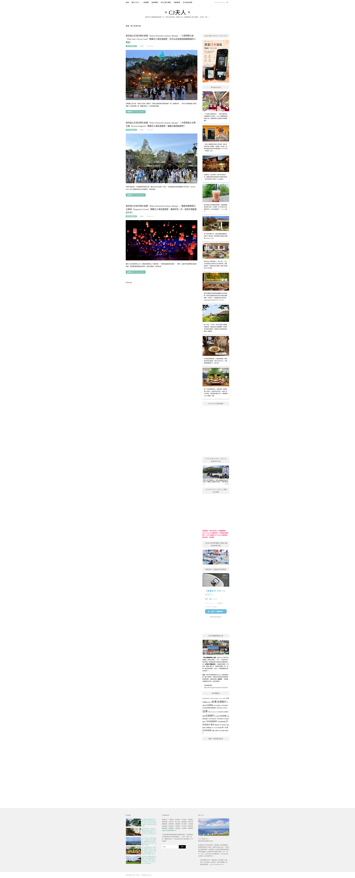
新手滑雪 (219, 708)
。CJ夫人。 (177, 13)
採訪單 (220, 679)
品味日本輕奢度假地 (131, 46)
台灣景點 (209, 705)
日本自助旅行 (211, 721)
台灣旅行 (221, 701)
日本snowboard (212, 712)
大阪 (214, 705)
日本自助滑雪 (187, 2)
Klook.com (129, 282)
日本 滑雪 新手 (213, 719)
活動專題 (177, 2)
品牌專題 (155, 2)
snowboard (205, 698)
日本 (205, 711)
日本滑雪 (222, 716)
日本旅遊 (217, 716)
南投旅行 (209, 702)
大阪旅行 (218, 705)
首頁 (127, 2)
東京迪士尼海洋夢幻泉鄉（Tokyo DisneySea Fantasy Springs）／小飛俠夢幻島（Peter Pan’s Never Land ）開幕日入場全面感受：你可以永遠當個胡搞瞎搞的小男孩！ (161, 39)
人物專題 (145, 2)
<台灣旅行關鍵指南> (210, 664)
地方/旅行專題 (166, 2)
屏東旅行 (214, 708)
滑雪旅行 (209, 727)
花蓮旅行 (217, 730)
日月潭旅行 (224, 708)
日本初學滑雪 (220, 712)
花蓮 (213, 730)
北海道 (204, 702)
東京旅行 (217, 725)
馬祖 (223, 730)
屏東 (209, 708)
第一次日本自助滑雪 (216, 727)
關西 (220, 730)
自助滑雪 (207, 730)
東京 (212, 724)
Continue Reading (138, 111)
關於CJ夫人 (136, 2)
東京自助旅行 (223, 725)
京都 (227, 698)
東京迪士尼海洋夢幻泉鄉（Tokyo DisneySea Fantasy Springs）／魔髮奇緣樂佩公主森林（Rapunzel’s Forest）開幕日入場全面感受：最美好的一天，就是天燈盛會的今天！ (161, 209)
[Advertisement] (215, 770)
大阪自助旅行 (224, 705)
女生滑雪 (205, 708)
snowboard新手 (222, 698)
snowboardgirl (214, 698)
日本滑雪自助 (220, 719)
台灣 (214, 701)
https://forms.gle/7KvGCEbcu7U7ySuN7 (216, 687)
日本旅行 (210, 715)
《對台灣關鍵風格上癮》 (209, 657)
